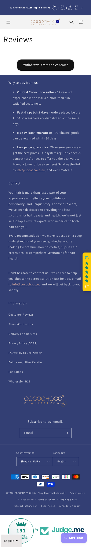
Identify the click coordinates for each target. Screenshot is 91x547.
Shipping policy (68, 499)
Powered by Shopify (55, 493)
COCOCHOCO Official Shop (29, 493)
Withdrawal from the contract (45, 65)
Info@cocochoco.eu (31, 170)
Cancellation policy (69, 505)
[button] (8, 21)
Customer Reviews (21, 314)
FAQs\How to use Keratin (25, 353)
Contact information (25, 505)
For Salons (15, 372)
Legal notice (48, 505)
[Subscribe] (66, 433)
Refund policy (77, 493)
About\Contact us (20, 324)
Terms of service (46, 499)
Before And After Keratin (25, 362)
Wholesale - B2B (19, 381)
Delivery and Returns (22, 334)
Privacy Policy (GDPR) (22, 343)
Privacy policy (26, 499)
